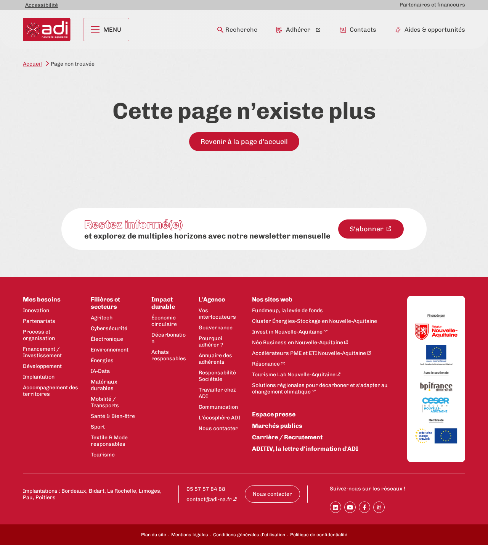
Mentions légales (189, 534)
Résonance (266, 364)
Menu (112, 29)
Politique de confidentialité (318, 534)
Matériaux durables (104, 385)
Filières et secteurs (105, 303)
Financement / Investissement (42, 352)
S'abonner (367, 229)
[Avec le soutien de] (436, 373)
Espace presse (273, 414)
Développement (42, 366)
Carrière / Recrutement (287, 437)
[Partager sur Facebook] (364, 507)
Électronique (107, 339)
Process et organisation (39, 335)
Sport (98, 427)
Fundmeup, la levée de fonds (287, 310)
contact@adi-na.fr (209, 499)
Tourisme (103, 454)
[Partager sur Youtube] (350, 507)
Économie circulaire (164, 320)
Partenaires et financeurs (432, 5)
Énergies (102, 360)
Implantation (39, 377)
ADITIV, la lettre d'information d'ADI (305, 448)
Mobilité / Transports (105, 402)
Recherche (241, 29)
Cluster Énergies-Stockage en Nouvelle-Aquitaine (314, 321)
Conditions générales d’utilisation (249, 534)
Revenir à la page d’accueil (244, 141)
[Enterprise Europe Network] (436, 436)
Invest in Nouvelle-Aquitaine (287, 332)
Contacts (363, 29)
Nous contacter (218, 428)
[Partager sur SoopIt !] (379, 507)
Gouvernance (216, 327)
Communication (218, 407)
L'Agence (212, 299)
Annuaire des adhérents (215, 358)
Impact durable (163, 303)
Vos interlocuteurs (217, 313)
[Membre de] (436, 421)
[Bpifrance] (436, 387)
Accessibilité (41, 5)
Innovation (36, 310)
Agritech (101, 317)
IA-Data (100, 371)
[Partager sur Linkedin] (335, 507)
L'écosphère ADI (219, 417)
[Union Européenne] (436, 355)
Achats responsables (168, 355)
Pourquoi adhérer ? (211, 341)
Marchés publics (277, 425)
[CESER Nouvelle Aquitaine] (436, 405)
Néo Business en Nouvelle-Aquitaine (297, 342)
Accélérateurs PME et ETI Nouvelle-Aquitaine (309, 353)
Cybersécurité (109, 328)
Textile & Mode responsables (109, 440)
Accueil (32, 64)
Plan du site (153, 534)
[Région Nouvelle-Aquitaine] (436, 333)
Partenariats (39, 321)
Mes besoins (42, 299)
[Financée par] (436, 316)
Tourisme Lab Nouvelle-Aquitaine (294, 374)
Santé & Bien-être (113, 416)
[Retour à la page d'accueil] (47, 29)
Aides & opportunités (435, 29)
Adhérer (298, 29)
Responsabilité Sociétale (217, 375)
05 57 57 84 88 (205, 489)
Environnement (109, 350)
